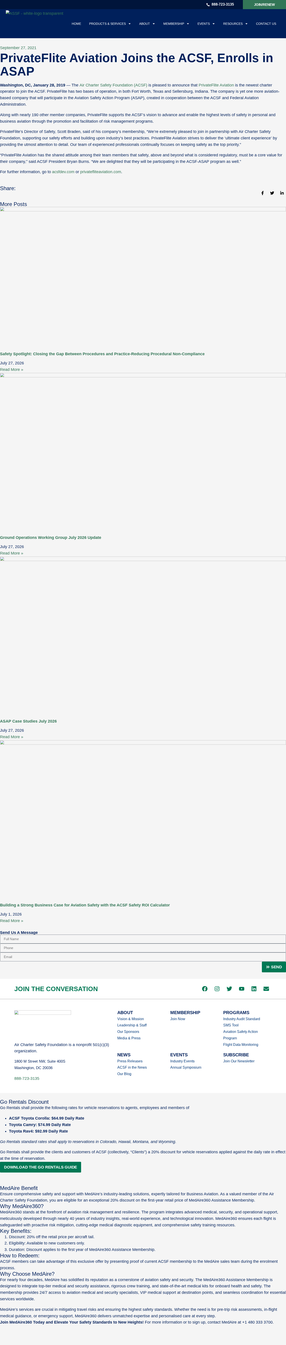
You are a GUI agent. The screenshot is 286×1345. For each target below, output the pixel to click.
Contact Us (266, 23)
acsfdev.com (63, 172)
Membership (173, 23)
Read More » (11, 369)
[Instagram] (217, 988)
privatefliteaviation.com (100, 172)
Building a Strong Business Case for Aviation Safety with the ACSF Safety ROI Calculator (85, 905)
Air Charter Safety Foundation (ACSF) (113, 85)
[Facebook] (204, 988)
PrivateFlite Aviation (216, 85)
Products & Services (107, 23)
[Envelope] (266, 988)
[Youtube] (241, 988)
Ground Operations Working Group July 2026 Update (50, 537)
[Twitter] (229, 988)
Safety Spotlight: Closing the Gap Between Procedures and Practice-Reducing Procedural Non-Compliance (102, 354)
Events (204, 23)
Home (76, 23)
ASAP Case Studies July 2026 (28, 721)
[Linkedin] (253, 988)
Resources (233, 23)
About (144, 23)
